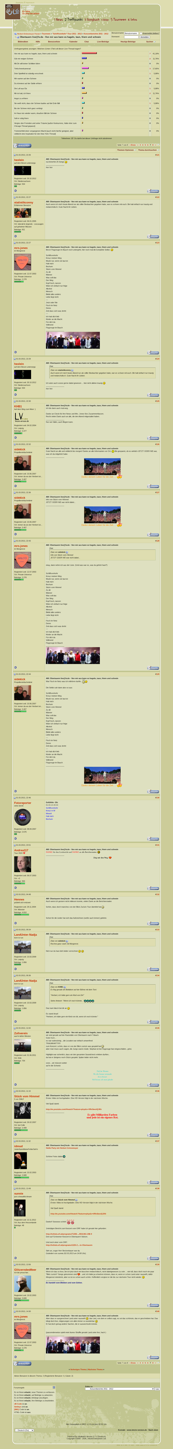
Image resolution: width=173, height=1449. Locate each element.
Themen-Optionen (125, 150)
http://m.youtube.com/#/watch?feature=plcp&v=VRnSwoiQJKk (74, 1109)
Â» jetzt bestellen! (31, 13)
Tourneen (119, 19)
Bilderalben (23, 42)
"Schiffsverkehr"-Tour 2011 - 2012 (67, 34)
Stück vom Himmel (27, 1096)
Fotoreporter (22, 803)
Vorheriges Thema (78, 1369)
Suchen (149, 42)
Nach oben (153, 1430)
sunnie (18, 1193)
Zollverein (21, 1033)
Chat (86, 42)
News (59, 19)
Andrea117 (21, 850)
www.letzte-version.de (137, 1430)
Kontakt (121, 1430)
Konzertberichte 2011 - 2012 (96, 34)
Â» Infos (26, 11)
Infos (133, 19)
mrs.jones (21, 248)
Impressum (30, 3)
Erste (133, 145)
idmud (18, 1146)
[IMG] (16, 1409)
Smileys (17, 1407)
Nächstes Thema (95, 1369)
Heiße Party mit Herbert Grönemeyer (62, 1148)
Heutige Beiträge (128, 42)
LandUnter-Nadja (25, 934)
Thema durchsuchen (147, 150)
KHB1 (18, 406)
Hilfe (38, 42)
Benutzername (118, 33)
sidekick (19, 449)
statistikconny (23, 202)
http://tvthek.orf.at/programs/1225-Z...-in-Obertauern (69, 1245)
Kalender (73, 42)
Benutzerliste (54, 42)
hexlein (19, 160)
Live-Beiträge (103, 42)
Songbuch (92, 19)
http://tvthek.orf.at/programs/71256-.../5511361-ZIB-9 (69, 1234)
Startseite (19, 3)
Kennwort (115, 37)
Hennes (19, 899)
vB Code (18, 1404)
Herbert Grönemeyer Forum (28, 34)
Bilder (106, 19)
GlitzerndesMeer (25, 1269)
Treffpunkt (74, 19)
